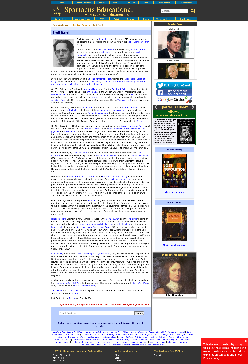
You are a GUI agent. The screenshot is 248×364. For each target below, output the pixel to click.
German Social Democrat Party (111, 110)
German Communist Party (114, 176)
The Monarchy (108, 334)
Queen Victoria (113, 342)
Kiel (133, 94)
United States (127, 334)
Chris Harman (109, 155)
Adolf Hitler (56, 290)
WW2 (116, 19)
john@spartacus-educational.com (91, 304)
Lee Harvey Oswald (156, 344)
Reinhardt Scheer (120, 89)
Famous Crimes (73, 334)
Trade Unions (108, 339)
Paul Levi (92, 200)
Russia (146, 19)
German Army (112, 218)
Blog (146, 2)
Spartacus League (92, 128)
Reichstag (105, 52)
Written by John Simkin (126, 351)
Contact (157, 355)
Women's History (164, 19)
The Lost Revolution (139, 155)
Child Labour (182, 337)
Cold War (139, 334)
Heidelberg (104, 39)
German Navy (98, 97)
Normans (190, 332)
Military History (129, 332)
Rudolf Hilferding (94, 84)
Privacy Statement (61, 355)
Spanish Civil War (125, 337)
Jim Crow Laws (88, 344)
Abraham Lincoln (139, 344)
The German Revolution (174, 245)
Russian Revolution (139, 339)
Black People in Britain (90, 334)
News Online (59, 360)
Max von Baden (129, 107)
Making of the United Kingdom (174, 334)
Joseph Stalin (184, 342)
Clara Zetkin (70, 131)
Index (102, 2)
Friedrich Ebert (138, 49)
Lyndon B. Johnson (79, 342)
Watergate (142, 332)
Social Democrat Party (138, 41)
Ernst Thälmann (59, 84)
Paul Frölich (56, 227)
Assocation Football (176, 332)
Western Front (124, 100)
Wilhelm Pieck (123, 224)
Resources (116, 2)
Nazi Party (76, 290)
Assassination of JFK (157, 332)
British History (102, 332)
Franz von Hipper (90, 89)
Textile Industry (122, 339)
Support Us (186, 2)
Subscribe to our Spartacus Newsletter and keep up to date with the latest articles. (100, 324)
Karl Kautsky (108, 81)
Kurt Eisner (95, 81)
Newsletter (164, 2)
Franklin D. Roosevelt (121, 344)
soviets (54, 100)
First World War (106, 49)
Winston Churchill (172, 60)
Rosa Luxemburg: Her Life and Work (93, 227)
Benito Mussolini (103, 344)
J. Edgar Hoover (128, 342)
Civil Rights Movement (144, 337)
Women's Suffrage (63, 339)
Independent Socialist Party (80, 176)
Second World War (75, 332)
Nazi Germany (93, 337)
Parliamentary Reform (81, 339)
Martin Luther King (157, 342)
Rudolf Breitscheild (124, 81)
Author (131, 2)
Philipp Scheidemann (97, 113)
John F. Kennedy (173, 29)
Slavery (172, 337)
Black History (186, 19)
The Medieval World (76, 337)
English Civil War (152, 334)
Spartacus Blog (168, 339)
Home (61, 2)
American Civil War (109, 337)
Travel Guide (154, 339)
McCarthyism (161, 337)
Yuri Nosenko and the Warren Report (178, 295)
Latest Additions (83, 2)
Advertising (58, 357)
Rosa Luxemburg (132, 128)
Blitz (118, 334)
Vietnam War (115, 332)
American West (58, 334)
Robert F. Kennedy (97, 342)
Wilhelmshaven (58, 94)
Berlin (139, 121)
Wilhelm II (87, 107)
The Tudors (89, 332)
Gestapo (75, 293)
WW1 (102, 19)
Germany (131, 19)
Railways (96, 339)
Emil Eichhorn (74, 84)
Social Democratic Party (100, 78)
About (118, 355)
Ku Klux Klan (142, 342)
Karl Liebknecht (115, 128)
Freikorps (132, 218)
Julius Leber (140, 81)
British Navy (92, 91)
